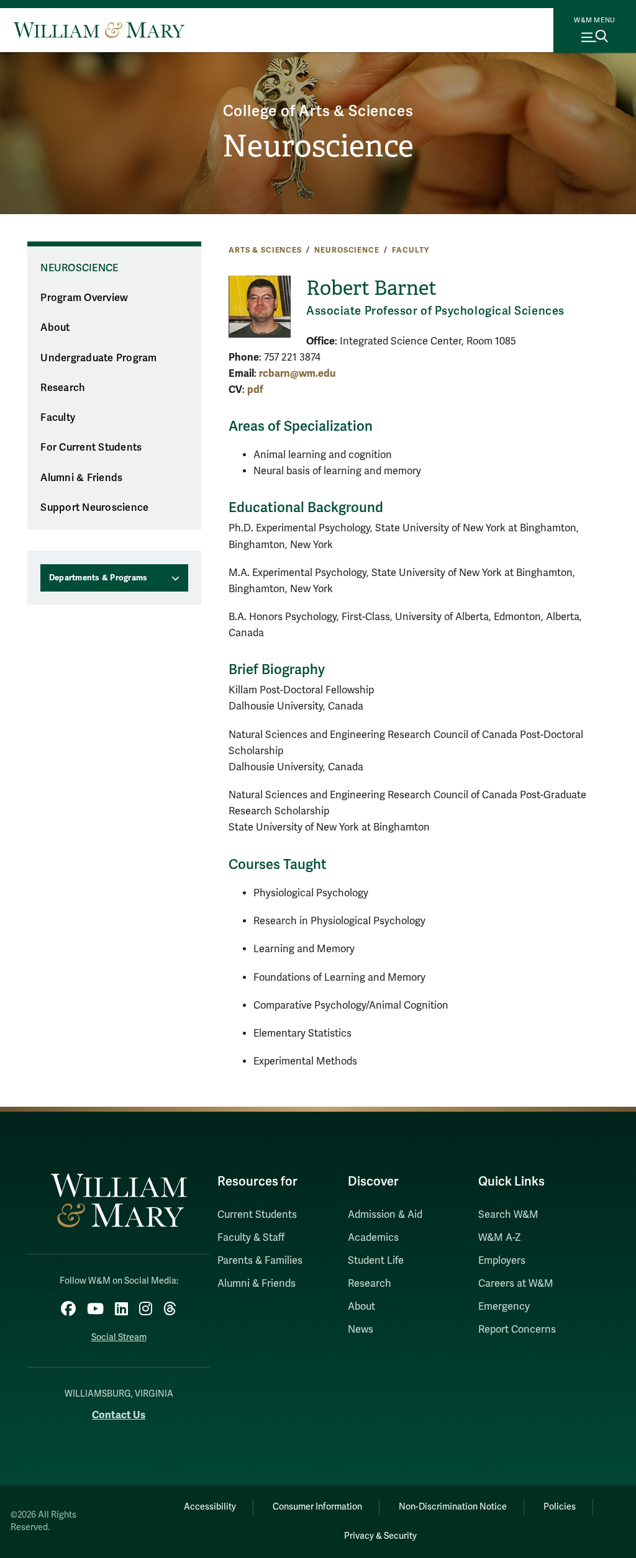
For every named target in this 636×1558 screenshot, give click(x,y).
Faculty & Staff (250, 1238)
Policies (559, 1507)
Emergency (504, 1306)
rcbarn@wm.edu (297, 373)
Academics (373, 1238)
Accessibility (210, 1507)
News (360, 1329)
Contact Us (118, 1414)
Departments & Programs (98, 578)
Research (62, 388)
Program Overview (84, 298)
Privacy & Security (380, 1536)
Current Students (257, 1215)
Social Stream (119, 1337)
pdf (255, 389)
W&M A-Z (499, 1238)
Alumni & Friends (81, 478)
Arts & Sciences (265, 250)
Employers (501, 1260)
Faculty (410, 250)
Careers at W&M (515, 1283)
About (55, 328)
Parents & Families (259, 1260)
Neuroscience (318, 146)
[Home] (99, 29)
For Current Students (91, 447)
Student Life (376, 1260)
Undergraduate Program (98, 358)
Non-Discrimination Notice (453, 1507)
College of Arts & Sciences (318, 111)
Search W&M (508, 1215)
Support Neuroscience (94, 508)
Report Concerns (517, 1329)
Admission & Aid (385, 1215)
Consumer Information (317, 1507)
